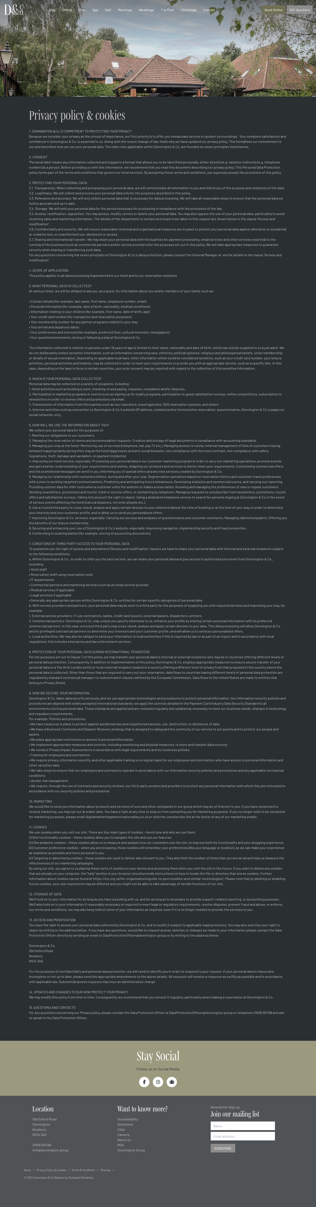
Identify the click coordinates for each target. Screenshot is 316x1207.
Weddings (146, 10)
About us (124, 1139)
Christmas (188, 10)
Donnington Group (131, 1150)
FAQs (121, 1129)
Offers (67, 10)
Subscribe (223, 1148)
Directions (125, 1124)
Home (27, 1170)
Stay (52, 10)
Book (274, 10)
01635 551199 (41, 1145)
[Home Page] (13, 9)
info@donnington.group (50, 1150)
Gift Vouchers (300, 10)
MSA (120, 1145)
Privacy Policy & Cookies (51, 1170)
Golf (108, 10)
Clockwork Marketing (80, 1177)
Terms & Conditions (83, 1170)
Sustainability (127, 1119)
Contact (209, 10)
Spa (95, 10)
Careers (123, 1134)
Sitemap (106, 1170)
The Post (167, 10)
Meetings (125, 10)
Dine (82, 10)
